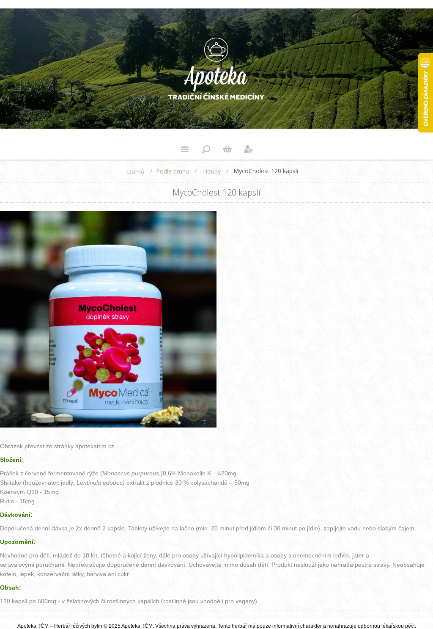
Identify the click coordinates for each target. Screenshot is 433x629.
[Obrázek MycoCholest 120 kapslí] (108, 426)
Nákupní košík (227, 149)
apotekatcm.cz (94, 446)
